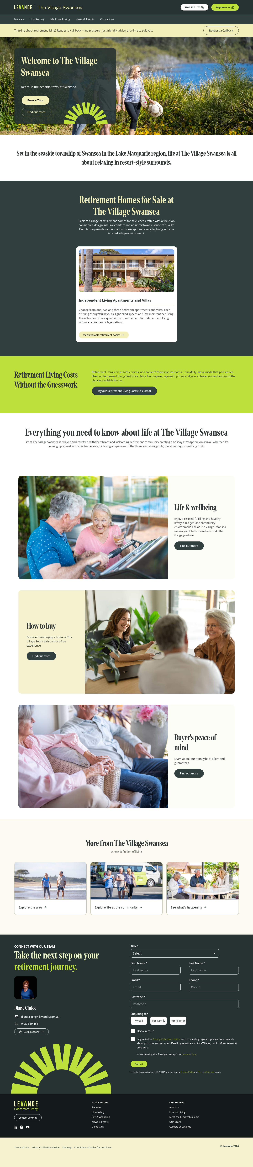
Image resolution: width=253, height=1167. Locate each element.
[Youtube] (28, 1127)
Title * (134, 946)
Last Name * (197, 963)
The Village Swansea (60, 7)
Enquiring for (139, 1013)
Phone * (194, 980)
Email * (135, 980)
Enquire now (223, 7)
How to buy (37, 19)
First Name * (139, 963)
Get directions (31, 1031)
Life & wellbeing (60, 19)
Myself (139, 1021)
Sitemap (67, 1147)
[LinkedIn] (15, 1127)
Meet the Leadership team (184, 1117)
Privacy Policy (187, 1071)
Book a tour (145, 1031)
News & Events (85, 19)
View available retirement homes (101, 335)
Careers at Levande (180, 1126)
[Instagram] (21, 1127)
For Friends (178, 1021)
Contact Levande (28, 1117)
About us (174, 1107)
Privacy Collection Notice (166, 1039)
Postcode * (138, 997)
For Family (158, 1021)
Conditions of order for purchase (93, 1147)
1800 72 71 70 (192, 7)
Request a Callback (221, 30)
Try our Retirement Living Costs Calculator (124, 391)
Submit (139, 1064)
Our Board (175, 1121)
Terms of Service (206, 1071)
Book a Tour (35, 100)
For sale (19, 19)
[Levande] (23, 8)
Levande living (177, 1112)
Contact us (107, 19)
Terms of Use (188, 1054)
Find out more (36, 112)
